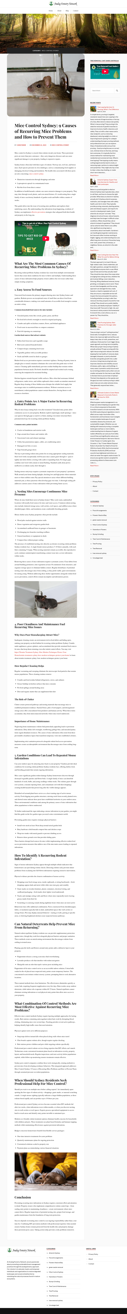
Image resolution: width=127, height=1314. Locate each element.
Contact (75, 11)
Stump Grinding (98, 534)
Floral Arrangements (100, 510)
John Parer (21, 145)
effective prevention (38, 212)
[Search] (117, 91)
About (59, 11)
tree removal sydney (99, 553)
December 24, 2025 (39, 145)
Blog (67, 11)
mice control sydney (36, 173)
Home (51, 11)
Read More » (94, 175)
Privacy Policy (97, 481)
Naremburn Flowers (99, 529)
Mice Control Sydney (60, 145)
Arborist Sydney (98, 506)
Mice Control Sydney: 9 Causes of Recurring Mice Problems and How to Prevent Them (45, 131)
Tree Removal (97, 548)
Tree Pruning (97, 544)
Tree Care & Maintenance (101, 539)
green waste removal (100, 520)
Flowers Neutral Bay (100, 515)
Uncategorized (98, 558)
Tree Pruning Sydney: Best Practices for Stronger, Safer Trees (106, 325)
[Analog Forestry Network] (63, 3)
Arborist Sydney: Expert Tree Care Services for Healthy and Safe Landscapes (107, 182)
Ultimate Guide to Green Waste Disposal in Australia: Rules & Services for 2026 (108, 395)
